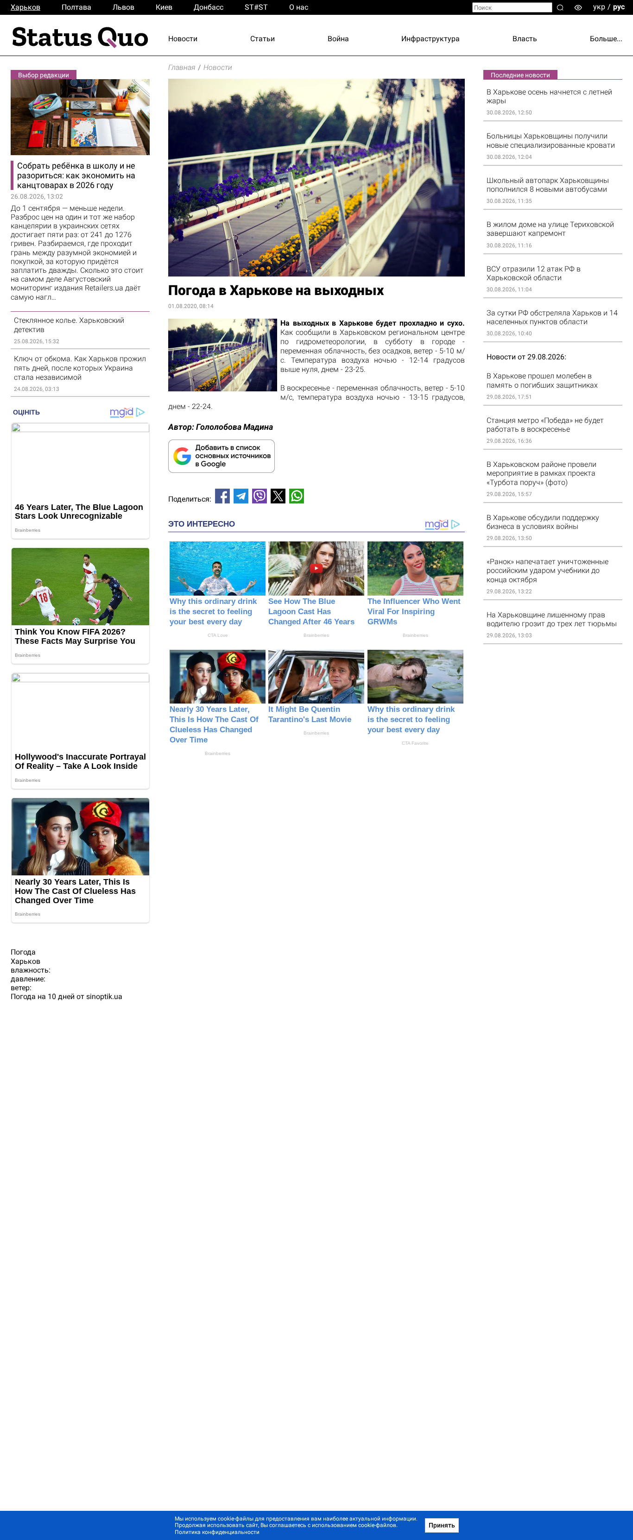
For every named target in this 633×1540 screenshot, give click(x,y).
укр (599, 6)
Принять (442, 1525)
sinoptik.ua (104, 996)
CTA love (218, 635)
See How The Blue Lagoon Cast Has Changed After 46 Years (311, 611)
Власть (525, 38)
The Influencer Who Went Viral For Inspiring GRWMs (414, 611)
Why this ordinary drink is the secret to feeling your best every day (213, 611)
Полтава (76, 7)
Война (338, 38)
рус (619, 6)
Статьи (262, 38)
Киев (164, 7)
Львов (123, 7)
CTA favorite (415, 743)
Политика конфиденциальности (217, 1532)
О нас (298, 7)
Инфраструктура (430, 38)
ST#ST (256, 7)
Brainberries (316, 635)
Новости (182, 38)
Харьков (25, 7)
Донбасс (208, 7)
